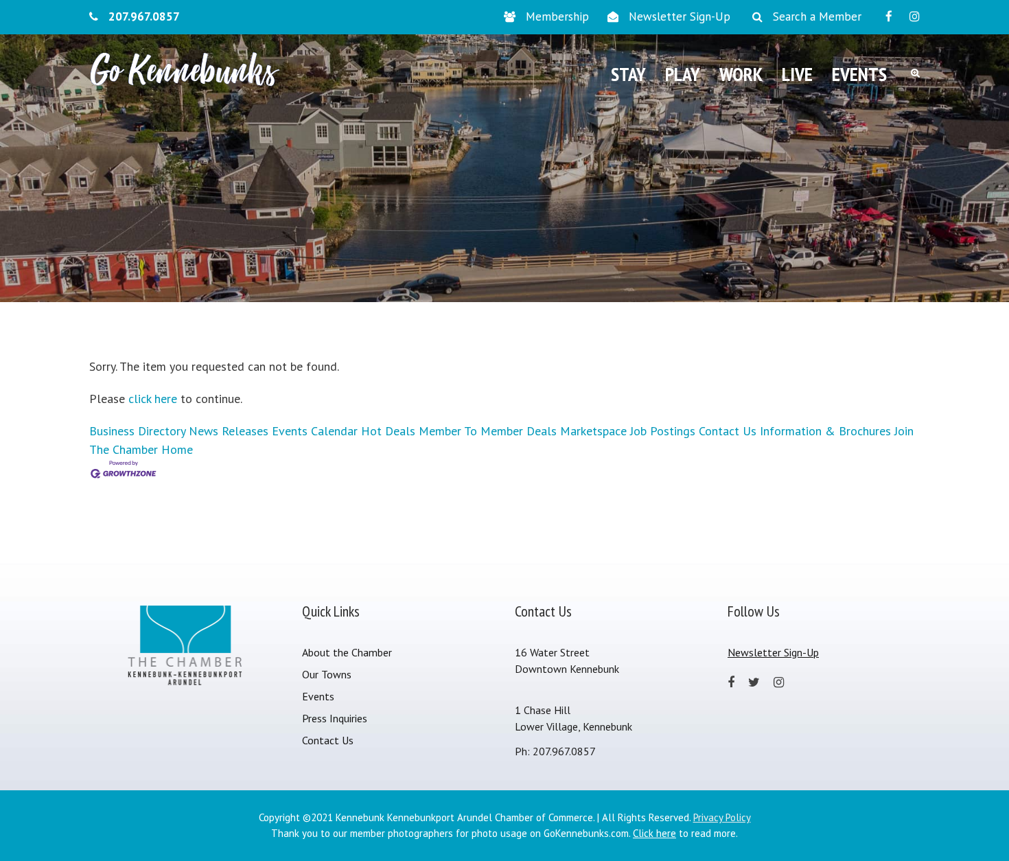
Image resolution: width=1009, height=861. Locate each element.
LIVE (797, 74)
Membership (557, 16)
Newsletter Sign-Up (679, 16)
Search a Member (817, 16)
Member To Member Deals (488, 431)
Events (318, 696)
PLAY (682, 74)
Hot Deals (388, 431)
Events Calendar (315, 431)
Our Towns (326, 674)
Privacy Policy (722, 817)
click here (152, 398)
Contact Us (727, 431)
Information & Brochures (825, 431)
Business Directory (137, 431)
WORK (741, 74)
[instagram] (914, 16)
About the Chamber (347, 652)
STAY (628, 74)
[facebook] (888, 16)
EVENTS (859, 74)
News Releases (228, 431)
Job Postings (662, 431)
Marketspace (593, 431)
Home (177, 449)
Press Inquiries (334, 718)
